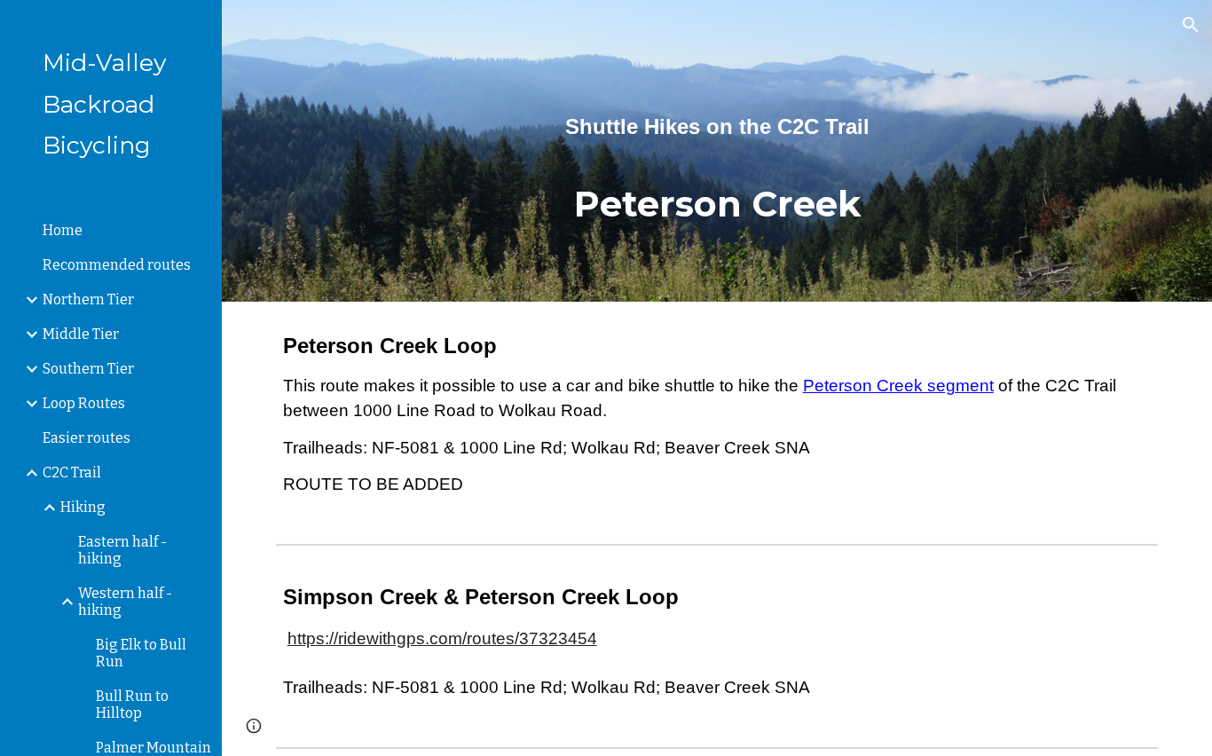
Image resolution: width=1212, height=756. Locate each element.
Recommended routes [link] (117, 264)
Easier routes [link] (86, 437)
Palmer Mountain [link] (153, 747)
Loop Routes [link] (84, 403)
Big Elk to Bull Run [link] (141, 653)
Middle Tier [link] (81, 334)
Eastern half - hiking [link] (122, 550)
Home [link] (63, 230)
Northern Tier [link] (88, 299)
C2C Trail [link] (72, 472)
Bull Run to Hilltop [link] (132, 704)
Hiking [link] (83, 507)
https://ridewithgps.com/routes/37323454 (442, 638)
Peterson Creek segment (898, 385)
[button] (1190, 25)
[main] (717, 150)
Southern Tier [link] (88, 368)
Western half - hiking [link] (125, 601)
